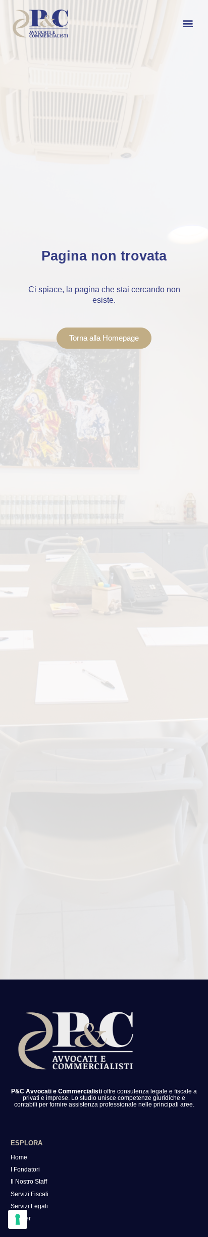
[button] (187, 23)
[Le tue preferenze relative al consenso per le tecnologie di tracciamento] (17, 1219)
